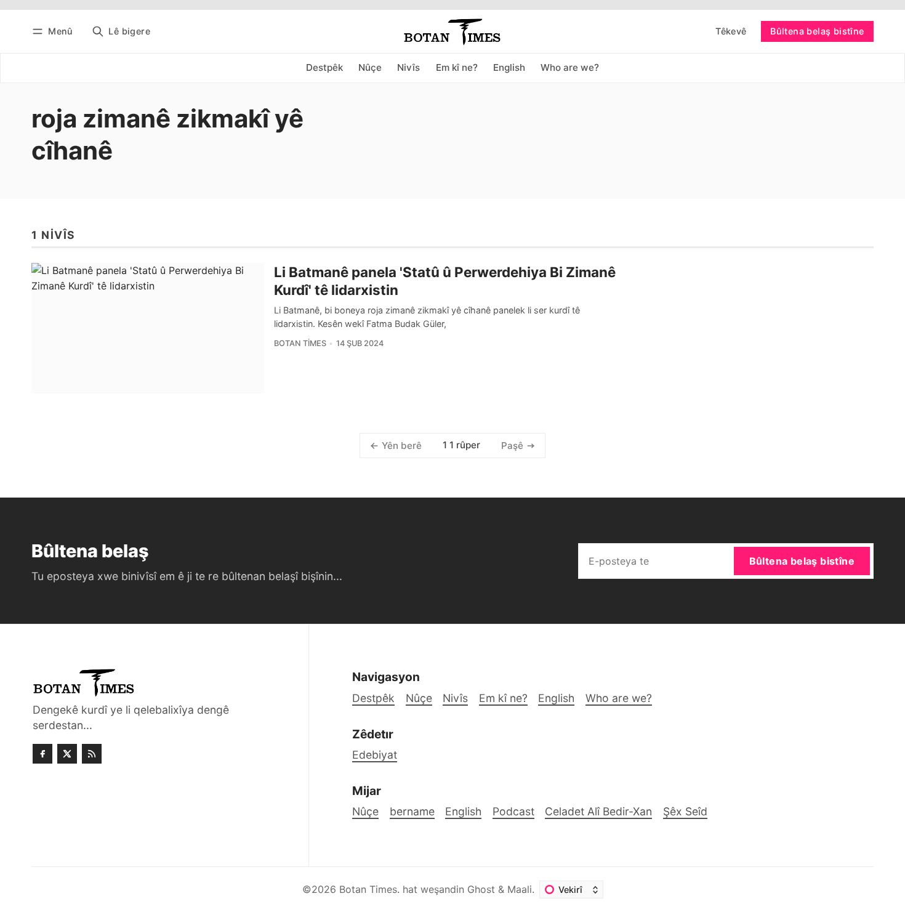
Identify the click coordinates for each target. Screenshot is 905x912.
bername (412, 811)
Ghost (481, 889)
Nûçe (365, 811)
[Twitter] (67, 754)
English (463, 811)
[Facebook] (42, 754)
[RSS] (92, 754)
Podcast (513, 811)
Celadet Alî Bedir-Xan (598, 811)
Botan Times (300, 343)
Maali (519, 889)
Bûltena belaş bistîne (817, 31)
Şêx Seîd (685, 811)
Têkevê (730, 31)
